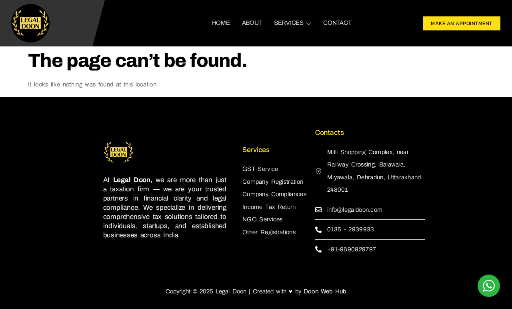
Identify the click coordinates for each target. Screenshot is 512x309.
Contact (337, 23)
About (252, 23)
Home (221, 23)
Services (289, 23)
